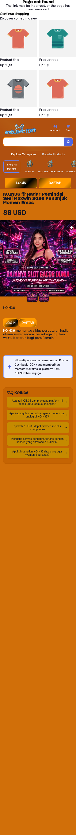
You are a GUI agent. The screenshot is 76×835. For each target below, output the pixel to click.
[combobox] (33, 142)
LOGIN (21, 183)
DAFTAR (55, 183)
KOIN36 (9, 330)
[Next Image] (72, 259)
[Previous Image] (3, 259)
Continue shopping (14, 13)
